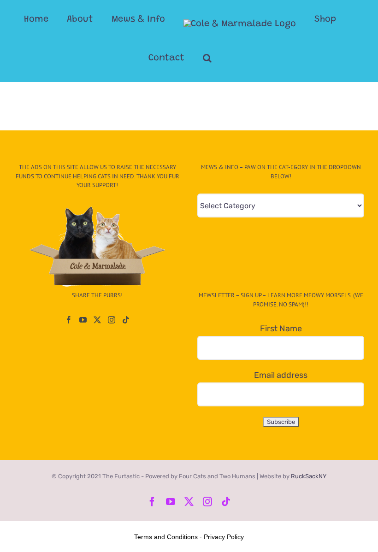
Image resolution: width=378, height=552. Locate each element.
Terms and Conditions (166, 536)
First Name (281, 328)
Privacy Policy (224, 536)
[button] (207, 58)
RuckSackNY (308, 476)
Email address (280, 375)
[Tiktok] (126, 319)
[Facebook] (68, 319)
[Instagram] (111, 319)
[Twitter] (97, 319)
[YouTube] (83, 319)
